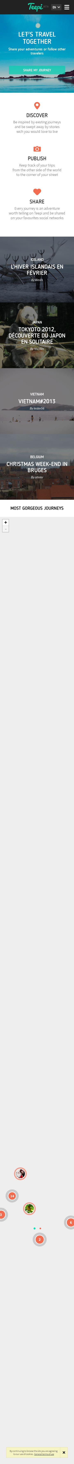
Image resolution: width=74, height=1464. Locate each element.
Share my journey (37, 70)
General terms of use (44, 1454)
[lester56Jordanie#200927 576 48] (29, 1209)
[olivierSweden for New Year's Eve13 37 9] (20, 1174)
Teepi (37, 7)
